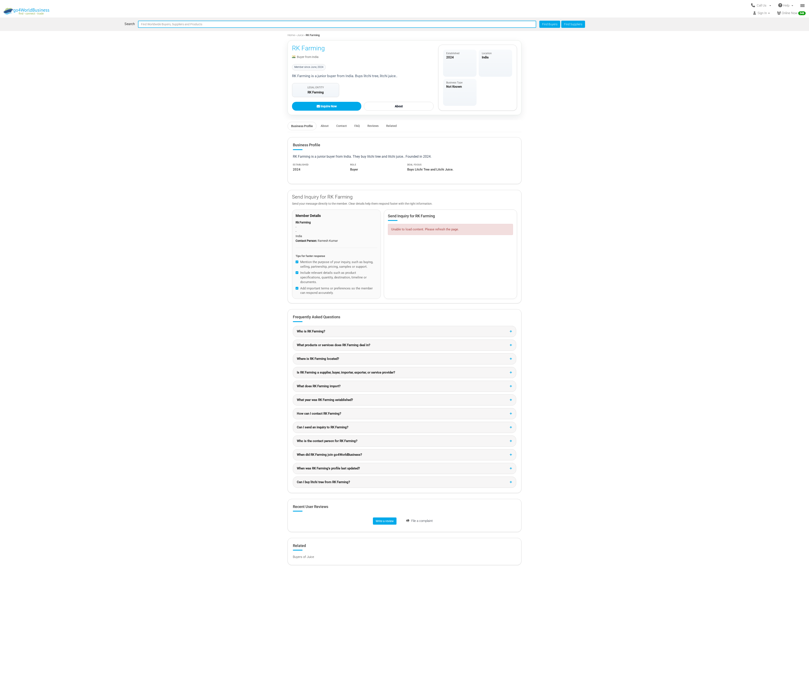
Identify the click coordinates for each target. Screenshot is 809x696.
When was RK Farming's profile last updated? (328, 468)
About (399, 106)
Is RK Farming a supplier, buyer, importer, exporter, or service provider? (346, 372)
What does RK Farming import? (318, 386)
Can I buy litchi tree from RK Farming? (323, 482)
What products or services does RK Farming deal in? (333, 345)
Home (291, 35)
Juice (300, 35)
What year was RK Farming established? (325, 400)
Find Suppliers (573, 24)
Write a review (385, 521)
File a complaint (421, 521)
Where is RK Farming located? (318, 359)
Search (130, 24)
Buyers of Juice (303, 557)
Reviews (373, 126)
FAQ (357, 126)
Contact (341, 126)
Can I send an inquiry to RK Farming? (322, 427)
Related (391, 126)
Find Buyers (549, 24)
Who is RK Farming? (311, 331)
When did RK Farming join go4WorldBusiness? (329, 455)
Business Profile (302, 126)
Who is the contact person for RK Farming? (327, 441)
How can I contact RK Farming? (319, 413)
